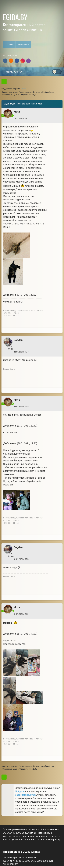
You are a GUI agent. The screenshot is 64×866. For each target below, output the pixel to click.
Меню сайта (13, 71)
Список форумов (9, 92)
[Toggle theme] (57, 71)
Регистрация (23, 44)
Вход (10, 44)
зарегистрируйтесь (25, 794)
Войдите (20, 791)
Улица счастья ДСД (28, 95)
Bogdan (18, 340)
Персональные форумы (29, 92)
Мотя (23, 89)
